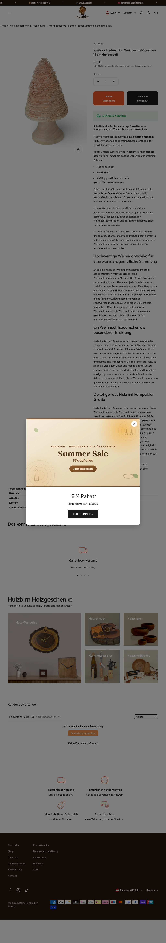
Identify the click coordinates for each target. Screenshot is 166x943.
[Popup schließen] (134, 424)
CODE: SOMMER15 (83, 513)
